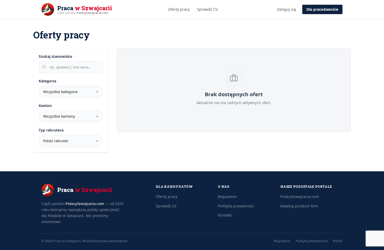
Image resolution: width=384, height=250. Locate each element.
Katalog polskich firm (299, 205)
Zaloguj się (286, 9)
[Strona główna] (48, 9)
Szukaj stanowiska (55, 56)
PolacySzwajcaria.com (85, 203)
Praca (84, 8)
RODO (337, 241)
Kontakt (225, 215)
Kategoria (47, 80)
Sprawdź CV (207, 9)
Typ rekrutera (51, 130)
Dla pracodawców (322, 9)
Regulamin (227, 196)
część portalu (82, 13)
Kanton (45, 105)
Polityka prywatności (236, 205)
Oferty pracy (179, 9)
